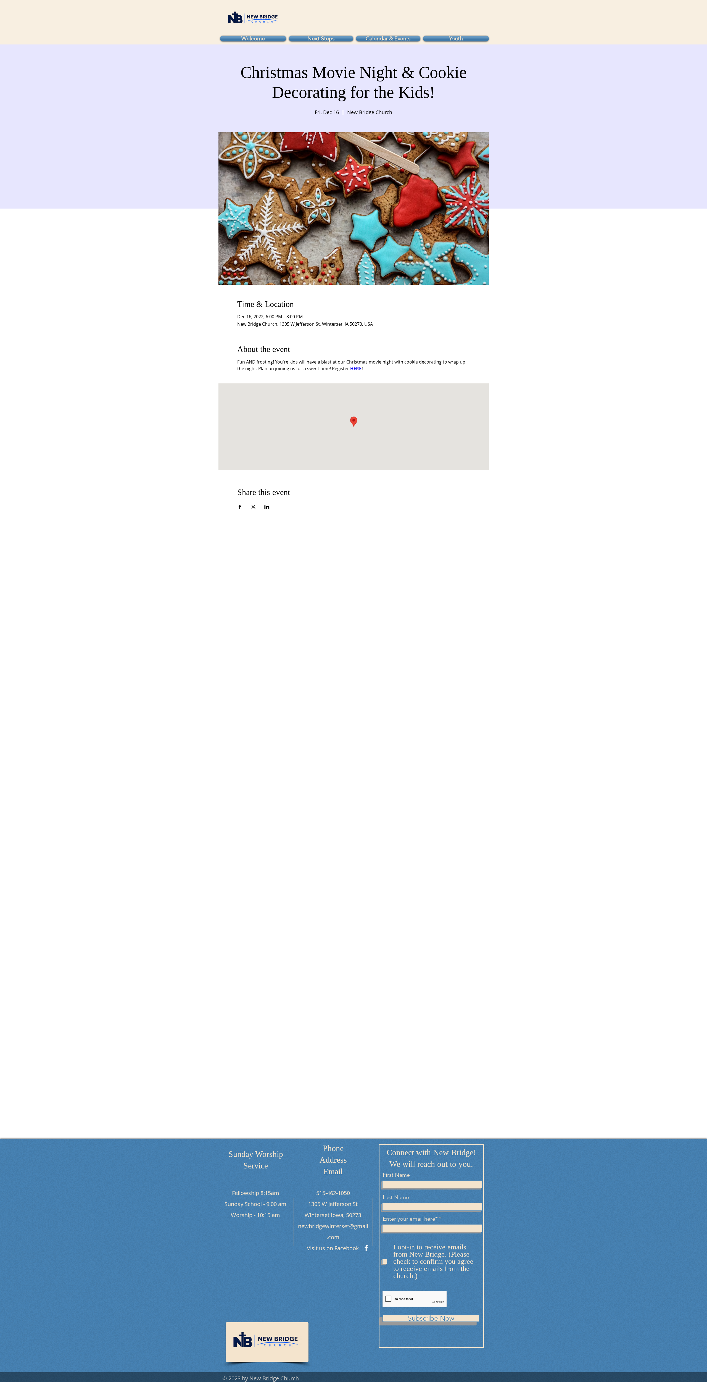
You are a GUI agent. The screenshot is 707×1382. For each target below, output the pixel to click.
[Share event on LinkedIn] (267, 507)
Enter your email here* (410, 1219)
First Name (396, 1175)
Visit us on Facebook (333, 1248)
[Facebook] (366, 1248)
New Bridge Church (274, 1378)
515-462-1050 (333, 1193)
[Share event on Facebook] (239, 507)
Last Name (396, 1197)
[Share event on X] (253, 507)
